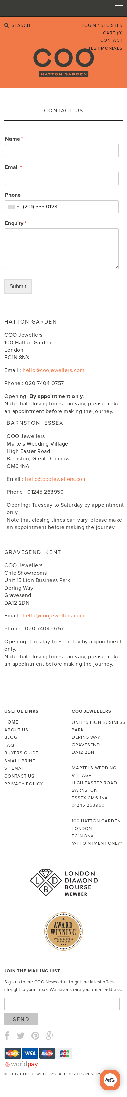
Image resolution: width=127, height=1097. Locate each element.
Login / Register (102, 25)
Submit (18, 286)
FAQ (9, 745)
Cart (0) (113, 33)
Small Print (19, 761)
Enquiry (15, 223)
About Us (16, 730)
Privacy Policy (23, 784)
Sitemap (14, 768)
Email (13, 167)
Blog (10, 737)
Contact (111, 40)
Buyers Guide (21, 753)
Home (11, 722)
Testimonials (105, 48)
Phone (13, 195)
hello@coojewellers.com (53, 370)
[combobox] (13, 207)
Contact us (19, 776)
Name (14, 139)
